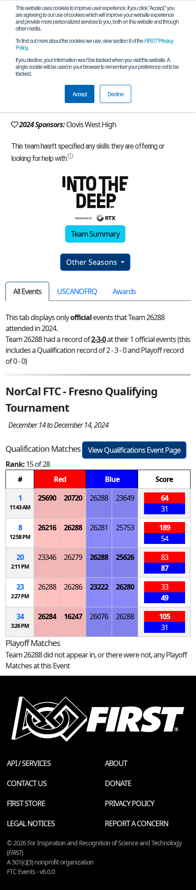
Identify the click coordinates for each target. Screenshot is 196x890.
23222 (99, 587)
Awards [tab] (124, 291)
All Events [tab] (27, 291)
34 (20, 616)
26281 (99, 528)
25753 (125, 528)
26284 (47, 616)
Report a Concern (136, 823)
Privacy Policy (129, 803)
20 (20, 557)
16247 (73, 616)
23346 (47, 557)
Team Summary (95, 234)
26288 (99, 498)
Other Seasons (92, 262)
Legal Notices (31, 823)
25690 (47, 498)
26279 (73, 557)
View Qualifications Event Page (134, 450)
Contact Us (26, 783)
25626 (125, 557)
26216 (47, 528)
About (116, 763)
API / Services (29, 763)
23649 (125, 498)
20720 (73, 498)
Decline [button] (116, 94)
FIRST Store (26, 803)
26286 (73, 587)
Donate (118, 783)
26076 (99, 616)
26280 (125, 587)
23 (20, 587)
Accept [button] (79, 94)
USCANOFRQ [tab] (77, 291)
